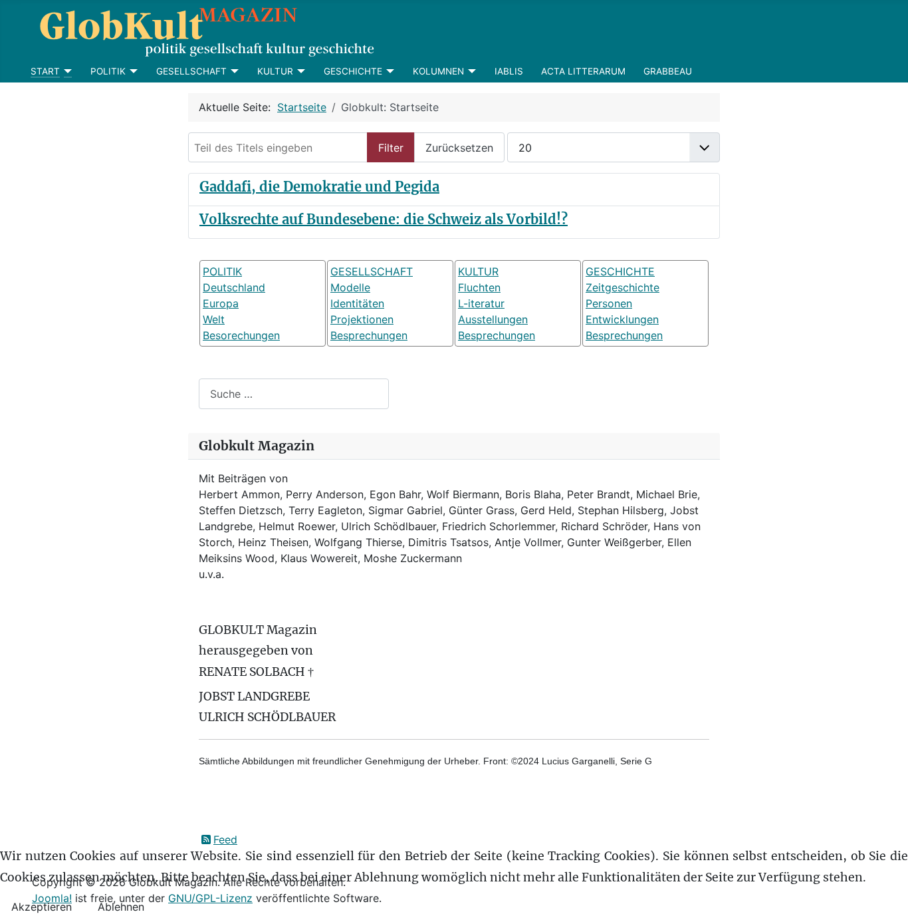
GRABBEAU (667, 71)
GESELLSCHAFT (191, 71)
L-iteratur (481, 303)
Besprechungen (368, 335)
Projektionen (362, 319)
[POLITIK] (132, 71)
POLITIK (108, 71)
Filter (390, 147)
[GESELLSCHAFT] (233, 71)
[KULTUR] (299, 71)
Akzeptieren (41, 906)
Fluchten (479, 287)
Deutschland (234, 287)
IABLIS (509, 71)
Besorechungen (241, 335)
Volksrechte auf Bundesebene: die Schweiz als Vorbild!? (383, 219)
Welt (214, 319)
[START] (66, 71)
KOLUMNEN (438, 71)
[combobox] (294, 393)
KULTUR (275, 71)
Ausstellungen (493, 319)
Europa (221, 303)
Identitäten (357, 303)
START (45, 71)
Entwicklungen (622, 319)
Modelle (350, 287)
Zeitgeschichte (622, 287)
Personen (609, 303)
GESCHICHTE (353, 71)
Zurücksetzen (459, 147)
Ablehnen (121, 906)
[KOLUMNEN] (470, 71)
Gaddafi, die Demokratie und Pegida (319, 186)
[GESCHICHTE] (388, 71)
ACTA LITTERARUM (583, 71)
